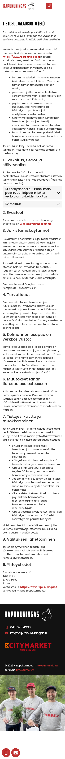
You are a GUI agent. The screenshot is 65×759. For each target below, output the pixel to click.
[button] (59, 6)
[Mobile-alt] (6, 752)
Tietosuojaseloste (47, 665)
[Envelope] (15, 752)
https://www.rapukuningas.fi (21, 57)
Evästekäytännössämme (35, 224)
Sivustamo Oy (25, 670)
